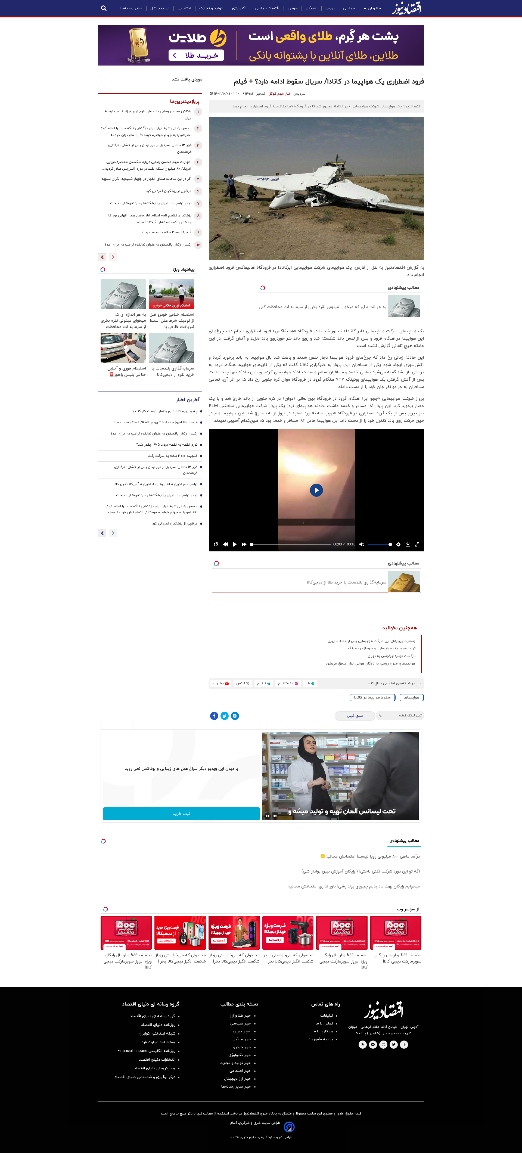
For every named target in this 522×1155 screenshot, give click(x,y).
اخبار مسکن (241, 1039)
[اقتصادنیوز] (383, 1010)
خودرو (292, 8)
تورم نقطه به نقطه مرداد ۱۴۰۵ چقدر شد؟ (166, 444)
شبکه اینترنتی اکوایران (157, 1033)
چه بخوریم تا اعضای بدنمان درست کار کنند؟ (164, 411)
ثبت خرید (181, 814)
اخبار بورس (242, 1031)
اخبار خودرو (242, 1047)
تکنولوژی (239, 8)
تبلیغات (326, 1015)
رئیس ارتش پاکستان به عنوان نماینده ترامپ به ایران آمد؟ (148, 244)
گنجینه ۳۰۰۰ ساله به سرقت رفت (166, 232)
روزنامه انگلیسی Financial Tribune (146, 1051)
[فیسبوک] (214, 716)
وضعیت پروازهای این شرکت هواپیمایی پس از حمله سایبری (371, 641)
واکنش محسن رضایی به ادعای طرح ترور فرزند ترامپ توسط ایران (147, 115)
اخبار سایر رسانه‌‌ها (236, 1086)
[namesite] (406, 8)
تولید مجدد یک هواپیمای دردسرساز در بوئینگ (381, 648)
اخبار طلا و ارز (240, 1015)
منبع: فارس (355, 716)
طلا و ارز (374, 8)
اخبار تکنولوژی (239, 1055)
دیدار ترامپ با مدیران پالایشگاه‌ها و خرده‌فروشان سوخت (150, 203)
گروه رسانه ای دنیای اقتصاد (152, 1016)
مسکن (311, 8)
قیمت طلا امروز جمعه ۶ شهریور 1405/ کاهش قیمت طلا (155, 422)
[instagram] (383, 1044)
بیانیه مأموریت (320, 1039)
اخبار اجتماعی (240, 1070)
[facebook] (405, 1044)
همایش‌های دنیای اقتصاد (154, 1068)
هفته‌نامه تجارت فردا (158, 1042)
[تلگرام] (235, 716)
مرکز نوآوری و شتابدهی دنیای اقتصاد (144, 1077)
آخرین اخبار (188, 399)
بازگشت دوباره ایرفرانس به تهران (391, 656)
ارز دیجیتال (159, 8)
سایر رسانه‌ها (131, 8)
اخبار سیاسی (240, 1023)
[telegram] (373, 1044)
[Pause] (267, 816)
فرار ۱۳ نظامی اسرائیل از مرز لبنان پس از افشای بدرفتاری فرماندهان (149, 148)
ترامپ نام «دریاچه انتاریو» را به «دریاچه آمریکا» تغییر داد (155, 484)
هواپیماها (411, 697)
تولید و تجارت (211, 8)
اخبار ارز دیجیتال (237, 1078)
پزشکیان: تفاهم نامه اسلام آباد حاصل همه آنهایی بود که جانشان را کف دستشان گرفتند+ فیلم (149, 219)
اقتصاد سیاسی (267, 8)
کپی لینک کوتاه (410, 715)
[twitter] (393, 1044)
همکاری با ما (323, 1031)
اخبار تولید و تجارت (235, 1063)
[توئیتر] (224, 716)
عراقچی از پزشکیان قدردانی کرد (168, 191)
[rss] (363, 1044)
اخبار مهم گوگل (280, 93)
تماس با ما (324, 1023)
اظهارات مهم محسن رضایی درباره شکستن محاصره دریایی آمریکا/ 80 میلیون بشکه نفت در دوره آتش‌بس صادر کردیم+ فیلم (146, 166)
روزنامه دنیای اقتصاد (158, 1024)
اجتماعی (184, 8)
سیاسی (349, 8)
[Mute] (275, 816)
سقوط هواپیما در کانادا (372, 697)
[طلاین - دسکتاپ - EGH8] (261, 45)
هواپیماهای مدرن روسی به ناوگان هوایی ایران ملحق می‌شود (370, 663)
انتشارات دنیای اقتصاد (157, 1059)
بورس (330, 8)
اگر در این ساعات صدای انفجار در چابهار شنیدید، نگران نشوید (146, 178)
